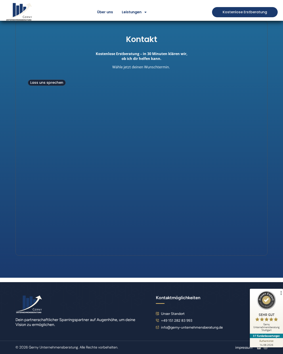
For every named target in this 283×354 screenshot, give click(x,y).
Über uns (105, 12)
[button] (47, 83)
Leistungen (132, 12)
